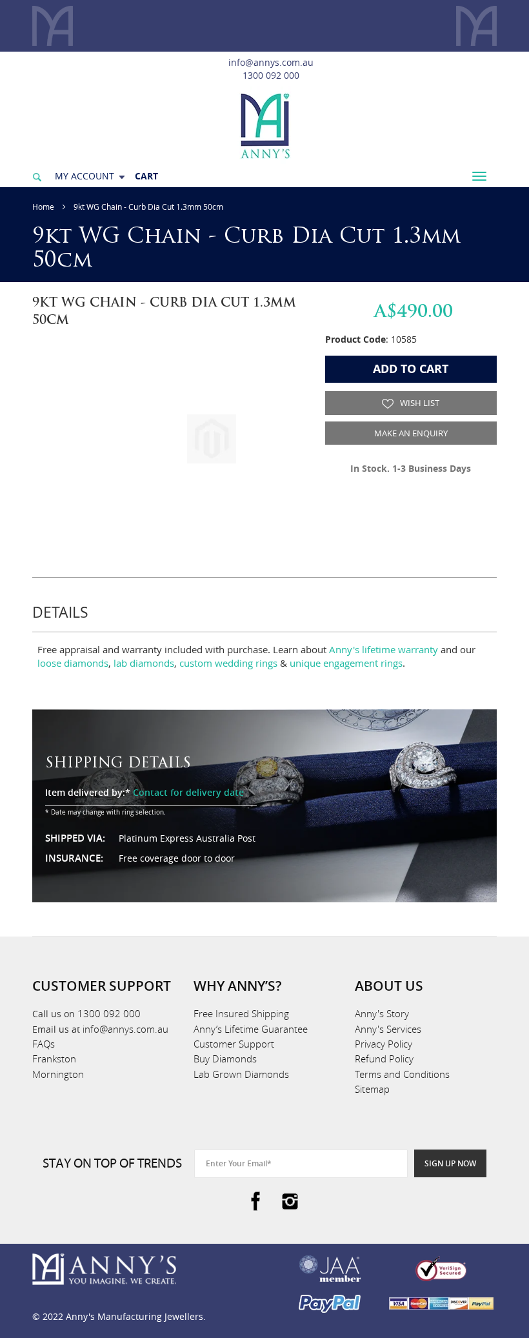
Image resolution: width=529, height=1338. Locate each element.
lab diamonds (144, 662)
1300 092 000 (271, 75)
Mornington (58, 1074)
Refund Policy (384, 1058)
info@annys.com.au (271, 62)
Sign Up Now (450, 1163)
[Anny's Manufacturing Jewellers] (264, 125)
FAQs (43, 1043)
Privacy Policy (383, 1043)
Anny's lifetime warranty (383, 649)
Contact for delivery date (188, 792)
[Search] (36, 176)
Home (43, 206)
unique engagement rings (346, 662)
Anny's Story (382, 1013)
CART (146, 176)
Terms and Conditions (402, 1074)
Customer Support (234, 1043)
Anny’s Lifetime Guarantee (251, 1028)
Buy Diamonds (225, 1058)
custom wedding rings (228, 662)
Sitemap (372, 1088)
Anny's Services (388, 1028)
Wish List (418, 403)
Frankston (54, 1058)
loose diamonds (72, 662)
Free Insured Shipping (241, 1013)
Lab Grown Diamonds (241, 1074)
